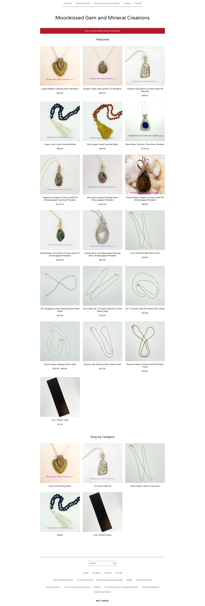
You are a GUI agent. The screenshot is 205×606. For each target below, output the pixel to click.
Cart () (138, 3)
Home (86, 573)
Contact (127, 3)
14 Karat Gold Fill (85, 580)
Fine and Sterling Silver (63, 580)
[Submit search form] (114, 563)
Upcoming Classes (102, 592)
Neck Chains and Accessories (109, 580)
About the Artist (83, 3)
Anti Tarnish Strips (144, 580)
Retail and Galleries (150, 587)
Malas (129, 580)
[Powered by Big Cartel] (102, 600)
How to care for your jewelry (107, 3)
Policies (97, 587)
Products (68, 3)
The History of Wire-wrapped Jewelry (121, 587)
